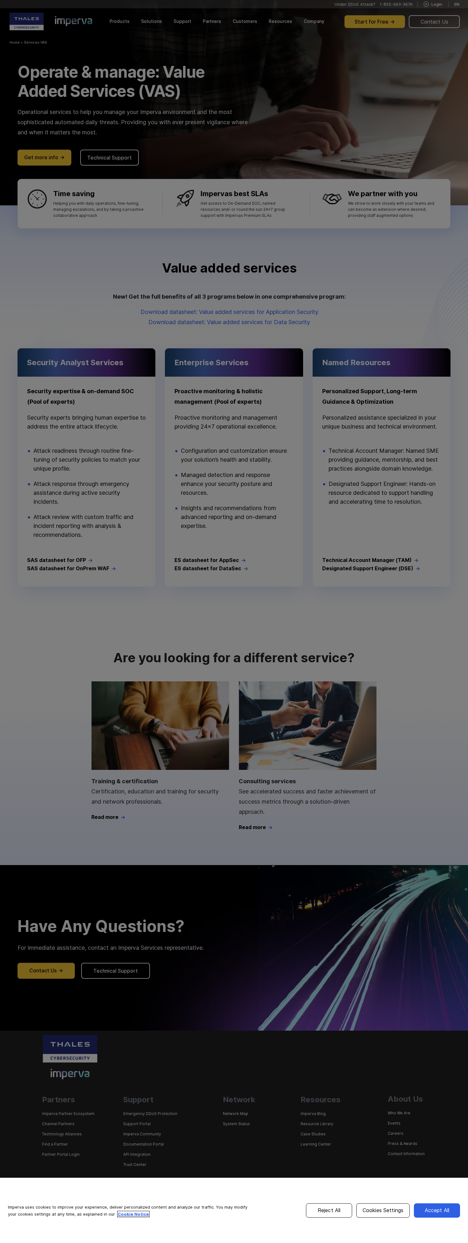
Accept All (437, 1210)
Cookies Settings (383, 1210)
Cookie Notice (133, 1214)
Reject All (329, 1210)
